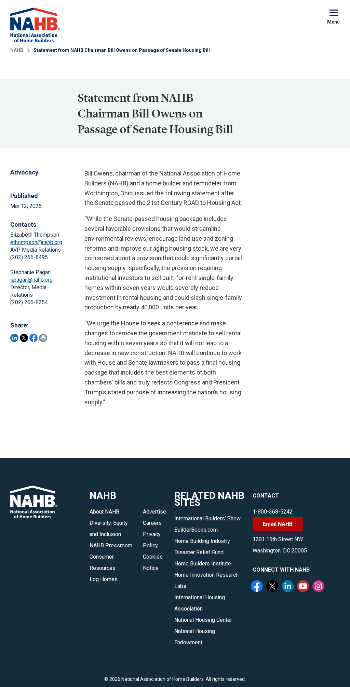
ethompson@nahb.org (36, 242)
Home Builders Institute (202, 563)
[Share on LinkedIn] (14, 338)
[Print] (43, 338)
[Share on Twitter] (24, 338)
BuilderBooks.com (196, 530)
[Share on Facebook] (33, 338)
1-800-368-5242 (273, 511)
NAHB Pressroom (111, 545)
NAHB (16, 50)
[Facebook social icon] (258, 587)
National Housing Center (203, 620)
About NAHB (104, 511)
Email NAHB (278, 524)
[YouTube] (304, 587)
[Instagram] (319, 587)
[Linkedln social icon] (288, 587)
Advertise (154, 511)
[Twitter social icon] (273, 587)
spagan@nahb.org (31, 280)
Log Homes (104, 579)
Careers (152, 523)
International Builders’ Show (207, 518)
